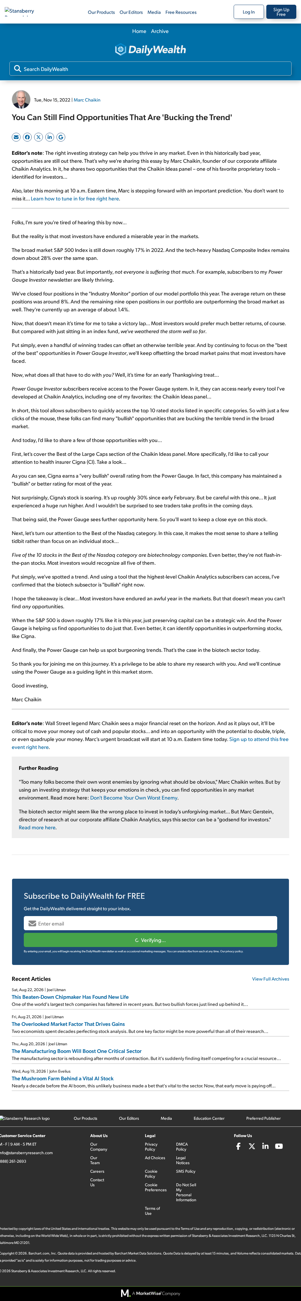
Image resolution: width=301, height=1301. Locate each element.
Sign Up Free (281, 11)
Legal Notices (183, 1160)
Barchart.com (39, 1253)
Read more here (37, 827)
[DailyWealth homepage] (150, 50)
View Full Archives (270, 979)
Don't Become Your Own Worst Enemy (133, 797)
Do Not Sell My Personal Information (186, 1192)
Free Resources (181, 12)
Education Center (209, 1118)
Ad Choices (155, 1157)
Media (154, 12)
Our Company (98, 1147)
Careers (97, 1171)
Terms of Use (152, 1211)
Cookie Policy (151, 1174)
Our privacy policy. (231, 951)
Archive (160, 30)
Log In (249, 12)
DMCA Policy (182, 1147)
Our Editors (131, 12)
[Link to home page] (25, 12)
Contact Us (97, 1182)
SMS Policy (185, 1171)
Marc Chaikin (87, 100)
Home (139, 30)
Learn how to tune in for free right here (75, 198)
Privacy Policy (151, 1147)
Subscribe (150, 939)
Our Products (101, 12)
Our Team (95, 1160)
